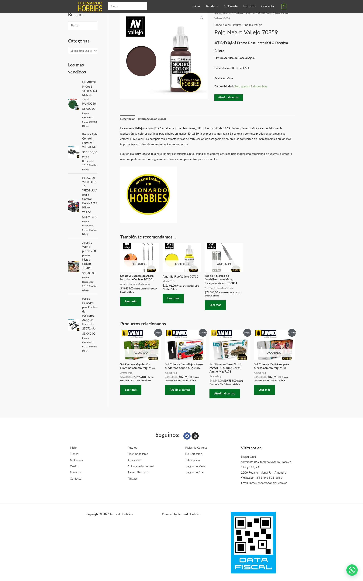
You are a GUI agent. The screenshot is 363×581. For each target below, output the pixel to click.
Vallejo (239, 13)
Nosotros (249, 6)
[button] (212, 6)
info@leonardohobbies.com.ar (268, 483)
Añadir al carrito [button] (180, 389)
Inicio (196, 6)
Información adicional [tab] (152, 119)
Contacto (267, 6)
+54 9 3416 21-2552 (268, 477)
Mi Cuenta (231, 6)
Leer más (131, 301)
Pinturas (228, 13)
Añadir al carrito (228, 97)
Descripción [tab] (127, 119)
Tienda (210, 6)
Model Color (265, 13)
